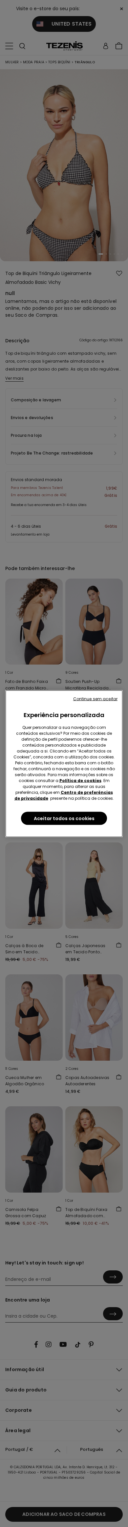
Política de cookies (80, 780)
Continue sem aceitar (95, 698)
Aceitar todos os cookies (64, 818)
